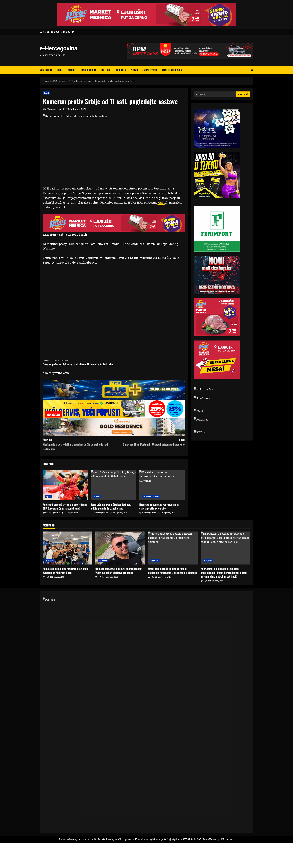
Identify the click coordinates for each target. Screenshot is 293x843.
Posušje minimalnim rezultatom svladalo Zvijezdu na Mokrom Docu (66, 570)
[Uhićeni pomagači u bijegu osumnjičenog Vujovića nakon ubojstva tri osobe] (120, 548)
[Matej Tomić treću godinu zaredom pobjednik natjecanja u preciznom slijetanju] (173, 548)
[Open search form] (252, 70)
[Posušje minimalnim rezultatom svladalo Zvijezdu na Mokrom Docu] (67, 548)
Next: (154, 442)
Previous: (75, 444)
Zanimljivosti (149, 70)
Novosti (72, 70)
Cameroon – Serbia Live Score (55, 361)
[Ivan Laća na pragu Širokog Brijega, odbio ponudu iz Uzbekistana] (113, 485)
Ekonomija (120, 70)
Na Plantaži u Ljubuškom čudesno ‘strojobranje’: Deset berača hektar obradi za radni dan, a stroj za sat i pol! (224, 572)
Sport (60, 70)
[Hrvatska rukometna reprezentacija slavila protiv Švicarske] (162, 485)
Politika (105, 70)
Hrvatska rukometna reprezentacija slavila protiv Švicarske (159, 506)
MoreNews (209, 839)
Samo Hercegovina (172, 70)
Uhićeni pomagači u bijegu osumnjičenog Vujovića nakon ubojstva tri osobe (118, 570)
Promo (134, 70)
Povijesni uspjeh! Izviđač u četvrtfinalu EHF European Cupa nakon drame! (65, 506)
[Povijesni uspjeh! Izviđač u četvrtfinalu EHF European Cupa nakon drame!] (65, 485)
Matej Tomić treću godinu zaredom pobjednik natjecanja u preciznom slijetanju (172, 570)
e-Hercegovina (58, 48)
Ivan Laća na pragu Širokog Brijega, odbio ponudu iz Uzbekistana (111, 506)
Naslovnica (46, 70)
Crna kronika (88, 70)
